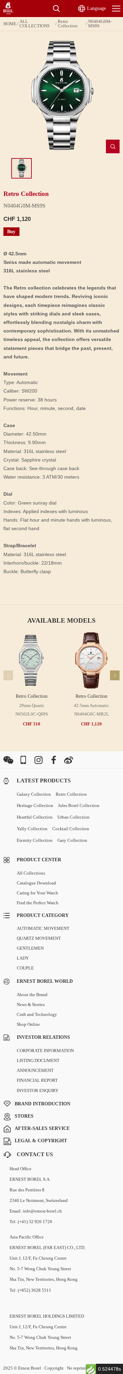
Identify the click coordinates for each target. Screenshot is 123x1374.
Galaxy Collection (34, 794)
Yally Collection (32, 828)
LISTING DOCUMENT (38, 1060)
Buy (11, 231)
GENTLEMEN (30, 948)
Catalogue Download (36, 883)
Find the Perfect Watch (37, 902)
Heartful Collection (35, 817)
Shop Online (28, 1024)
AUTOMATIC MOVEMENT (43, 928)
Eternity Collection (35, 840)
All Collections (31, 873)
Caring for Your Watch (37, 892)
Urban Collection (73, 817)
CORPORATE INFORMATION (45, 1050)
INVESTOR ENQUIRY (37, 1090)
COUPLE (25, 968)
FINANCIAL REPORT (37, 1080)
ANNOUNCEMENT (35, 1070)
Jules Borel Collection (78, 805)
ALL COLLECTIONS (34, 23)
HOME (9, 24)
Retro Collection (68, 23)
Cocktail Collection (70, 828)
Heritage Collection (35, 805)
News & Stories (31, 1004)
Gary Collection (72, 840)
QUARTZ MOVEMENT (39, 938)
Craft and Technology (37, 1014)
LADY (23, 958)
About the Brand (32, 994)
